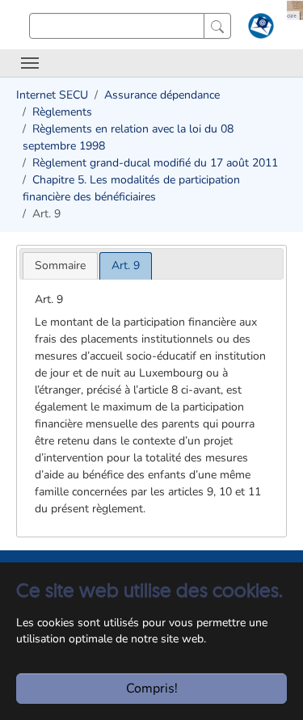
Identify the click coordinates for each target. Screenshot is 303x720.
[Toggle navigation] (30, 63)
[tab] (60, 265)
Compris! (152, 688)
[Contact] (259, 29)
